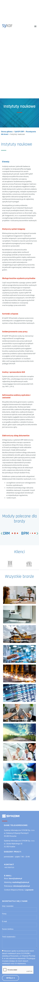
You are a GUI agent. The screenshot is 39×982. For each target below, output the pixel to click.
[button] (35, 26)
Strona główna (6, 132)
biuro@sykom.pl (15, 878)
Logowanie (29, 890)
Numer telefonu (7, 929)
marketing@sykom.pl (20, 882)
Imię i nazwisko (7, 906)
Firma (4, 914)
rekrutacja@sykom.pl (21, 886)
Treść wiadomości (8, 937)
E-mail (4, 921)
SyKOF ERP (19, 132)
